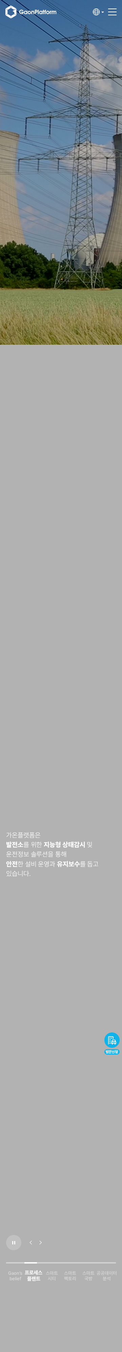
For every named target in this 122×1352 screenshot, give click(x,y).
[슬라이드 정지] (13, 1242)
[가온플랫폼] (36, 12)
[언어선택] (98, 12)
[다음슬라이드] (40, 1242)
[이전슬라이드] (30, 1242)
